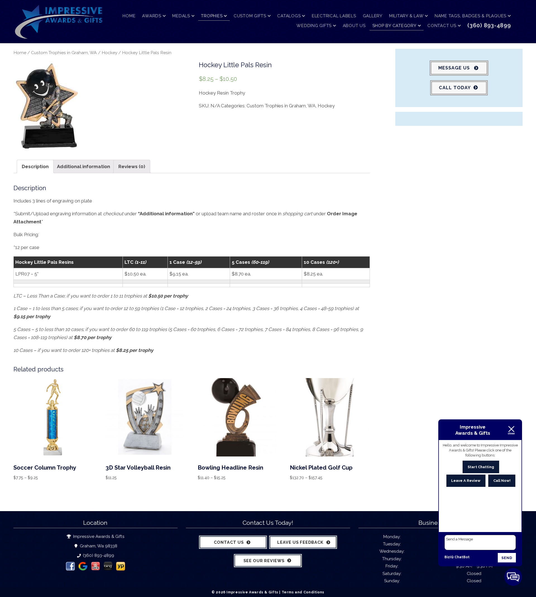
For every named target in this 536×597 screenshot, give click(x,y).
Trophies (211, 15)
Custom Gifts (250, 15)
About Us (354, 25)
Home (129, 15)
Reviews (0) (131, 166)
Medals (181, 15)
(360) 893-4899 (98, 555)
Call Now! (502, 480)
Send (506, 558)
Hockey (109, 52)
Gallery (372, 15)
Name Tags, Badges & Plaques (470, 15)
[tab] (35, 166)
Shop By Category (394, 25)
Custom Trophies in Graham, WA (64, 52)
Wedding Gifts (314, 25)
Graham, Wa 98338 (98, 545)
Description (35, 166)
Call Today (455, 87)
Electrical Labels (334, 15)
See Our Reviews (263, 560)
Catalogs (289, 15)
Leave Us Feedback (300, 542)
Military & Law (406, 15)
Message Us (454, 68)
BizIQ (449, 557)
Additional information (83, 166)
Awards (151, 15)
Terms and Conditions (303, 592)
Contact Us (441, 25)
